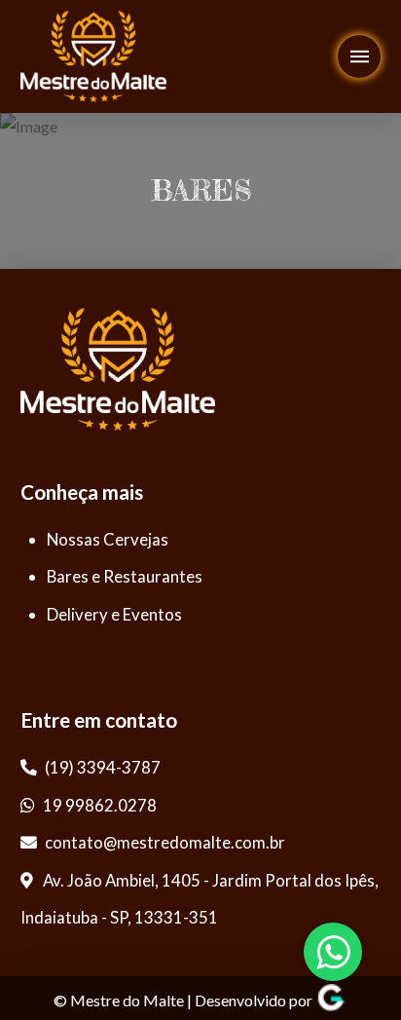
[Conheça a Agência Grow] (330, 1001)
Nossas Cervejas (107, 539)
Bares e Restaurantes (124, 576)
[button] (359, 56)
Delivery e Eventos (114, 614)
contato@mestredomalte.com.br (165, 842)
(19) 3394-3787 (101, 767)
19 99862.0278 (98, 805)
